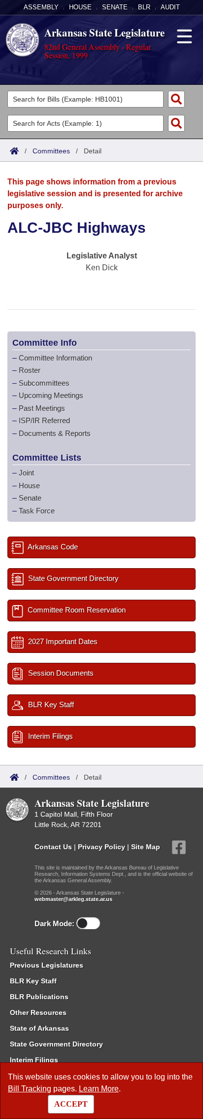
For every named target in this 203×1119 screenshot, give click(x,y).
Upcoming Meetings (51, 395)
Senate (115, 7)
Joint (26, 473)
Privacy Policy (101, 847)
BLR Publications (39, 997)
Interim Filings (34, 1060)
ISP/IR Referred (44, 420)
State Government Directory (56, 1044)
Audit (170, 7)
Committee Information (55, 358)
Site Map (145, 847)
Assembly (41, 7)
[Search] (176, 99)
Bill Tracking (29, 1088)
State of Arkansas (39, 1028)
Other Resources (38, 1012)
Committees (51, 151)
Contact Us (53, 847)
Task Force (37, 510)
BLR (144, 7)
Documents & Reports (55, 433)
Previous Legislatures (46, 965)
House (80, 7)
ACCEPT (71, 1104)
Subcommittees (44, 383)
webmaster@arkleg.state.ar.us (73, 899)
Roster (29, 370)
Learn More (99, 1088)
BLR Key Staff (33, 981)
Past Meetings (42, 408)
